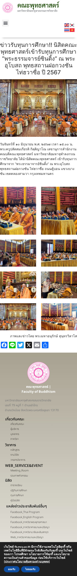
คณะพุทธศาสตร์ (38, 5)
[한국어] (72, 25)
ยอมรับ (11, 569)
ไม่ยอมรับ (30, 569)
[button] (5, 23)
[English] (67, 25)
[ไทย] (67, 29)
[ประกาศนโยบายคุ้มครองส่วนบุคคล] (27, 562)
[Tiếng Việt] (72, 29)
